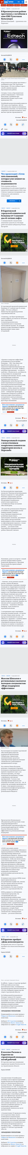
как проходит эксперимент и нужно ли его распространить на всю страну (13, 405)
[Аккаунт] (26, 2)
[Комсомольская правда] (8, 2)
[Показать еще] (23, 59)
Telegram (4, 1001)
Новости (3, 5)
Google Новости (20, 1010)
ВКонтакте (11, 1001)
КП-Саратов (11, 1006)
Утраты (5, 129)
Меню (2, 2)
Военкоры (17, 5)
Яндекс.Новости (15, 1008)
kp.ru (25, 117)
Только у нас (10, 5)
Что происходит (10, 1152)
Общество (9, 8)
